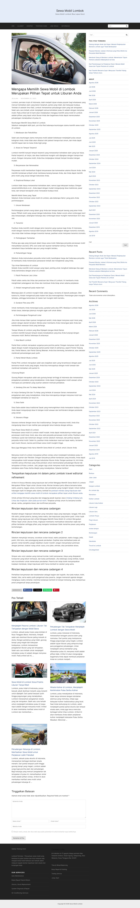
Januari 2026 (93, 112)
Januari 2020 (93, 223)
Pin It (56, 590)
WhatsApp (48, 590)
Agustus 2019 (93, 231)
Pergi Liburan (93, 520)
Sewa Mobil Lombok (70, 10)
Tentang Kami (41, 26)
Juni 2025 (92, 142)
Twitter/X (38, 590)
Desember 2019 (94, 227)
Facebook (28, 590)
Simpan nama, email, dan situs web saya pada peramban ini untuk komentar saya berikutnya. (44, 832)
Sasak (91, 537)
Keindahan (92, 494)
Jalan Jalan (93, 477)
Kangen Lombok (94, 486)
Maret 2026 (93, 104)
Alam (90, 469)
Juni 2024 (92, 167)
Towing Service (57, 873)
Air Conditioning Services (20, 893)
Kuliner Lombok (94, 499)
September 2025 (94, 129)
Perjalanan (92, 524)
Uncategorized (94, 550)
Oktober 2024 (93, 159)
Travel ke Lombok (95, 545)
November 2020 (94, 218)
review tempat (94, 528)
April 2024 (92, 176)
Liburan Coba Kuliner (96, 503)
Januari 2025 (93, 150)
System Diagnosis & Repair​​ (21, 888)
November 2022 (94, 197)
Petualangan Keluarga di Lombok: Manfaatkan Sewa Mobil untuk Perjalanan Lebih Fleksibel (26, 752)
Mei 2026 (92, 95)
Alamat (21, 26)
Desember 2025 (94, 117)
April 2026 (92, 99)
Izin (13, 26)
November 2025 (94, 121)
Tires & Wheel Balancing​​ (60, 865)
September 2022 (94, 206)
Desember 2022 (94, 193)
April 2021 (92, 210)
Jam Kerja (54, 26)
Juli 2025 (92, 138)
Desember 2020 (94, 214)
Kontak (30, 26)
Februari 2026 (93, 108)
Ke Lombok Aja (94, 490)
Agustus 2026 (93, 82)
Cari (90, 242)
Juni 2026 (92, 91)
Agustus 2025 (93, 133)
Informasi (65, 26)
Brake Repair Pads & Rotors (21, 880)
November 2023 (94, 180)
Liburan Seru (93, 511)
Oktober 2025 (93, 125)
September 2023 (94, 189)
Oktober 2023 (93, 184)
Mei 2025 (92, 146)
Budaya (91, 473)
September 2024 (94, 163)
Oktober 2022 (93, 201)
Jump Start (55, 878)
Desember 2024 (94, 155)
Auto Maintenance (18, 876)
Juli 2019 (92, 235)
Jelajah (15, 98)
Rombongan (93, 533)
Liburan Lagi (93, 507)
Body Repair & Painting (59, 869)
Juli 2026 (92, 87)
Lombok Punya (94, 516)
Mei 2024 (92, 172)
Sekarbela (92, 541)
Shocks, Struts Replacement (21, 884)
